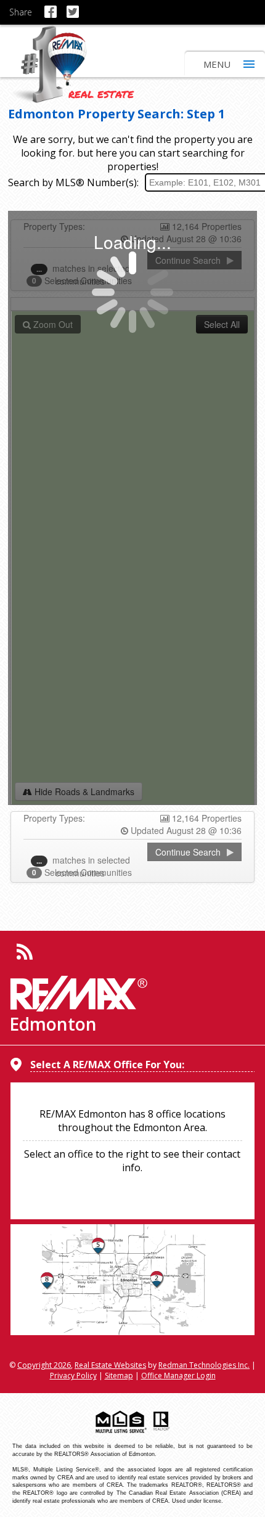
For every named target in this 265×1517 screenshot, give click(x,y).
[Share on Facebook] (52, 6)
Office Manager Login (178, 1375)
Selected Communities (83, 872)
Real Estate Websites (110, 1365)
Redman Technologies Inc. (204, 1365)
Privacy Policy (73, 1375)
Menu (216, 64)
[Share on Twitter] (75, 6)
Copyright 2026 (44, 1365)
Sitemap (119, 1375)
